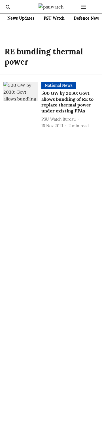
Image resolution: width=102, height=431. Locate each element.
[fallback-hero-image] (22, 105)
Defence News (87, 18)
